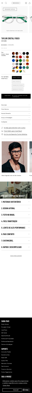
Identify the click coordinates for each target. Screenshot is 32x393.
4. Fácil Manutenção (9, 221)
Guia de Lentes (5, 355)
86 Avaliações (11, 44)
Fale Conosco (5, 366)
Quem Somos (5, 324)
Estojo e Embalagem (6, 117)
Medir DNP (4, 357)
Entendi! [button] (16, 390)
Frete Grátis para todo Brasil (13, 131)
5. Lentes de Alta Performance (13, 227)
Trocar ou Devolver (6, 369)
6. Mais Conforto (7, 234)
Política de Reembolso (7, 341)
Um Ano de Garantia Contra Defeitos (15, 134)
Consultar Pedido (6, 352)
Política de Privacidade (7, 338)
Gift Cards (4, 333)
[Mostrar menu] (2, 3)
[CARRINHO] (29, 3)
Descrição (4, 105)
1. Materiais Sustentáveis (11, 202)
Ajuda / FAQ (4, 360)
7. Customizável (7, 240)
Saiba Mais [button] (6, 385)
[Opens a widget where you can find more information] (25, 390)
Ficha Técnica (5, 109)
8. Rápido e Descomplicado (11, 247)
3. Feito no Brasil (8, 214)
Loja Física (4, 330)
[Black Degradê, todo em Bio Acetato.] (14, 156)
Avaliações (4, 122)
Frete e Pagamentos (6, 372)
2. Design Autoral (8, 208)
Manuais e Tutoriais (6, 363)
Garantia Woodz (5, 335)
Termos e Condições (6, 344)
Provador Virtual (10, 9)
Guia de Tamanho (6, 113)
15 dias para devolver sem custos (14, 128)
